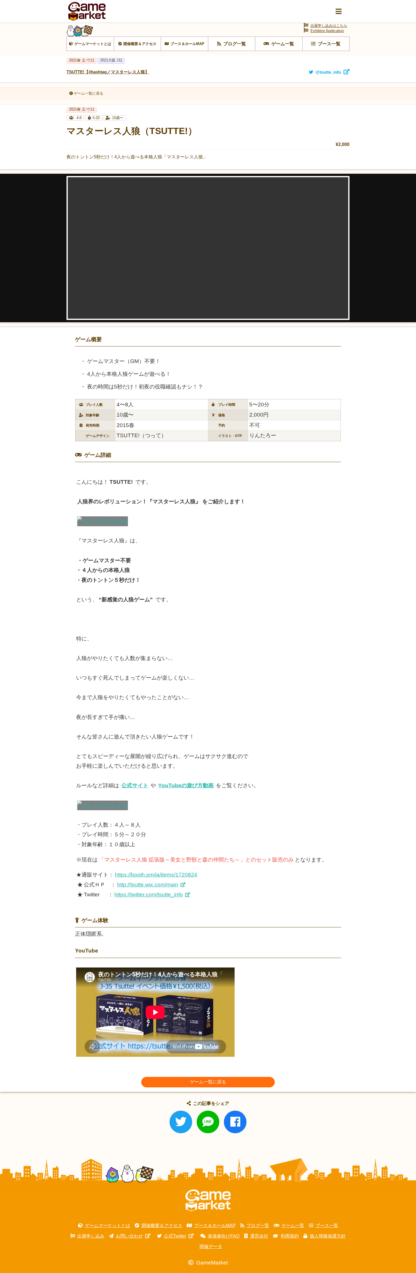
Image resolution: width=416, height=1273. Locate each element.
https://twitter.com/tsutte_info (148, 895)
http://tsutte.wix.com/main (147, 885)
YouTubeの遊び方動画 (186, 785)
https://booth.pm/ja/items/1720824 (156, 875)
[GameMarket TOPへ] (208, 1200)
